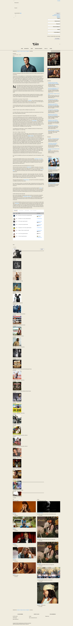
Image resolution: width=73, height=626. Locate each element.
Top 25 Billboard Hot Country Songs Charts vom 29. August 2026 (46, 539)
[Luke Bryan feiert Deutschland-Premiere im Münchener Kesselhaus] (53, 177)
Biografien (14, 512)
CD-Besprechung (39, 215)
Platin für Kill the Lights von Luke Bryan (53, 130)
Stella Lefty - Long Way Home (41, 605)
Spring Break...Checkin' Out (27, 196)
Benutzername (17, 2)
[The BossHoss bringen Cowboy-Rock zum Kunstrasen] (48, 572)
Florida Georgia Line (26, 179)
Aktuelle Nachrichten (40, 512)
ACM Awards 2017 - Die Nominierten (53, 109)
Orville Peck (14, 529)
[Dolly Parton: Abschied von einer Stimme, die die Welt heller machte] (48, 506)
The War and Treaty (15, 575)
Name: (58, 18)
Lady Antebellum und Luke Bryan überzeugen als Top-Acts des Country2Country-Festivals (52, 168)
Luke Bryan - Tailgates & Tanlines (17, 457)
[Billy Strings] (24, 506)
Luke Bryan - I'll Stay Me (16, 479)
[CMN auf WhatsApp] (55, 51)
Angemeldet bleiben (17, 13)
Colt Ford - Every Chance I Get (17, 468)
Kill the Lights (17, 203)
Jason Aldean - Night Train (16, 424)
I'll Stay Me (29, 100)
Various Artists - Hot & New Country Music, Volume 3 (20, 446)
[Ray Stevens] (24, 537)
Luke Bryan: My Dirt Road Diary (17, 496)
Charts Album (21, 210)
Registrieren (58, 16)
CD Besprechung (39, 227)
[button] (26, 48)
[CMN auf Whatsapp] (56, 610)
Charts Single (27, 210)
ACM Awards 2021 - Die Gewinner (53, 99)
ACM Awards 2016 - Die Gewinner (53, 125)
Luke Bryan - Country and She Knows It (53, 138)
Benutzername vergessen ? (56, 15)
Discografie (15, 210)
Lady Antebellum (34, 120)
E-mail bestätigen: (56, 32)
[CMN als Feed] (59, 51)
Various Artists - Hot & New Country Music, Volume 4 (20, 435)
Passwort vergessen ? (57, 14)
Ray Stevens (14, 544)
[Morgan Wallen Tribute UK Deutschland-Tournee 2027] (53, 59)
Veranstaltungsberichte (40, 578)
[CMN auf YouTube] (57, 51)
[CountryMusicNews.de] (35, 44)
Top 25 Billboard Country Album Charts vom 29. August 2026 (45, 564)
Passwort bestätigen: (56, 26)
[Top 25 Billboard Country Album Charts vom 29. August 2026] (47, 552)
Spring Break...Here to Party (38, 158)
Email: (58, 29)
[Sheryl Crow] (24, 552)
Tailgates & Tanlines (30, 135)
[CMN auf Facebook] (52, 51)
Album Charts (39, 563)
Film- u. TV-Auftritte (33, 210)
